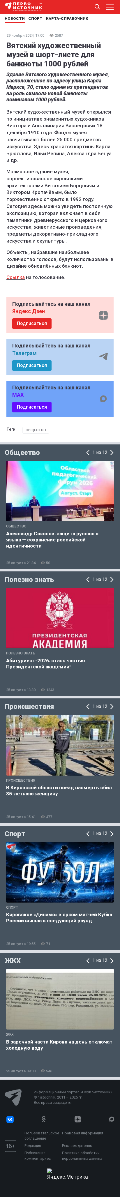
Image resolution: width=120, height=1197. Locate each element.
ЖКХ (13, 961)
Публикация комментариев (37, 1155)
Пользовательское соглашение (41, 1135)
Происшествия (29, 706)
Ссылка (15, 277)
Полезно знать (29, 579)
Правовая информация (82, 1133)
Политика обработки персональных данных (82, 1155)
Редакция (32, 1145)
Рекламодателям (77, 1145)
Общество (36, 430)
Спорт (15, 834)
